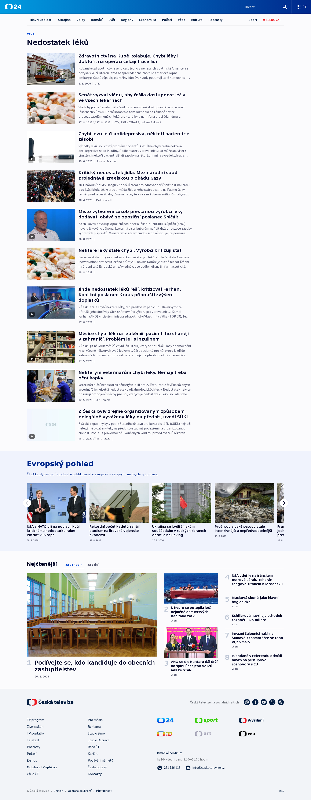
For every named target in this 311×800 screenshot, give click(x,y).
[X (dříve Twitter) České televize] (272, 702)
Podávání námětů (100, 760)
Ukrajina (64, 20)
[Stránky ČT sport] (206, 720)
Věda (181, 20)
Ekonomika (147, 20)
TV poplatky (35, 733)
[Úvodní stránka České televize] (50, 702)
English (58, 791)
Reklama (94, 726)
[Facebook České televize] (255, 702)
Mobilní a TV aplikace (42, 767)
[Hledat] (285, 7)
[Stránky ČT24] (165, 720)
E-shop (32, 760)
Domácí (97, 20)
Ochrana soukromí (80, 791)
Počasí (167, 20)
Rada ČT (94, 747)
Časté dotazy (97, 767)
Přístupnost (103, 791)
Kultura (196, 20)
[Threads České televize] (280, 702)
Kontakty (95, 774)
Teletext (33, 740)
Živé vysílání (35, 726)
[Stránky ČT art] (203, 733)
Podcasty (215, 20)
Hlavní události (41, 20)
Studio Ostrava (98, 740)
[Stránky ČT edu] (247, 733)
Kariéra (93, 753)
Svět (112, 20)
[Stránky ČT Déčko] (164, 733)
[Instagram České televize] (247, 702)
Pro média (95, 720)
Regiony (127, 20)
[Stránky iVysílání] (251, 720)
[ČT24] (13, 6)
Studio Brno (96, 733)
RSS (281, 791)
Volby (81, 20)
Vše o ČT (33, 774)
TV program (35, 720)
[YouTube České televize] (263, 702)
